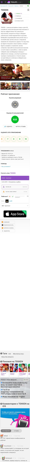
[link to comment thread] (9, 436)
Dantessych (8, 458)
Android (18, 13)
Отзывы (16, 430)
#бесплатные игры (18, 354)
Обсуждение (6, 430)
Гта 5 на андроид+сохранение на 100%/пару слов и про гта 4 (13, 392)
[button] (16, 86)
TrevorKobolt (7, 446)
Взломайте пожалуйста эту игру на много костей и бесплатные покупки (14, 385)
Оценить (9, 126)
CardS (10, 201)
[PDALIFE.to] (12, 2)
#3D (9, 354)
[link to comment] (11, 436)
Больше (26, 379)
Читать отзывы (21, 126)
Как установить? (6, 166)
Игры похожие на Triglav (13, 397)
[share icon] (28, 6)
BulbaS (6, 435)
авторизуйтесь (13, 413)
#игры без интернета (8, 357)
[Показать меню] (2, 2)
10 (26, 139)
